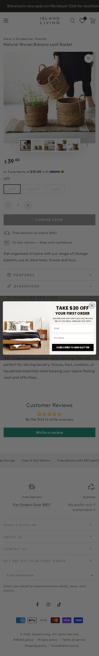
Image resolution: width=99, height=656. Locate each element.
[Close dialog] (92, 305)
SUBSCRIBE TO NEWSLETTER (72, 347)
